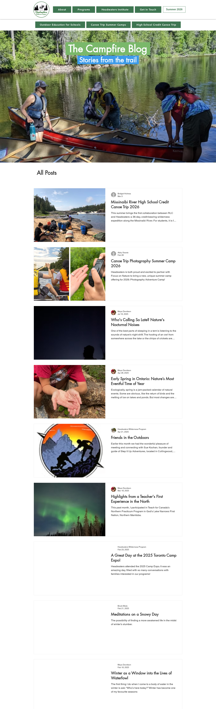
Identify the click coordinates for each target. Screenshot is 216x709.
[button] (62, 9)
